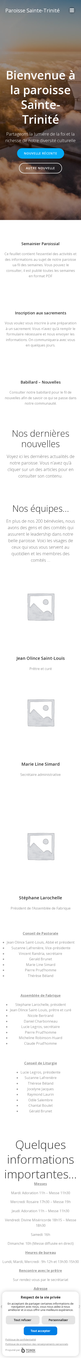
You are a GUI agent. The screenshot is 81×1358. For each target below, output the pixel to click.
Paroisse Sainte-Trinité (32, 10)
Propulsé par (12, 1349)
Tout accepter (40, 1331)
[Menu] (72, 10)
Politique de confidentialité (20, 1339)
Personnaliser (58, 1320)
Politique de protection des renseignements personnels (36, 1344)
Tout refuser (22, 1320)
